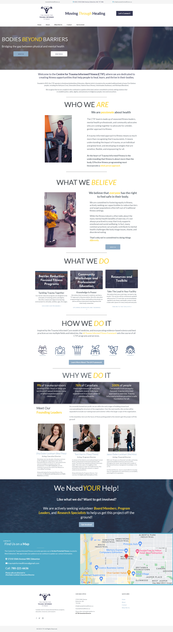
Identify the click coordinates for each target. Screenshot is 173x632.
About (48, 25)
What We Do (58, 25)
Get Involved (80, 25)
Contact (69, 25)
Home (39, 25)
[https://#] (51, 280)
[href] (126, 559)
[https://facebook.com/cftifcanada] (36, 618)
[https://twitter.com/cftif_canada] (39, 618)
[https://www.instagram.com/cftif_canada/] (43, 618)
